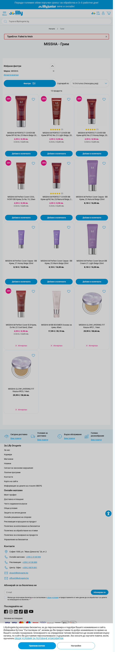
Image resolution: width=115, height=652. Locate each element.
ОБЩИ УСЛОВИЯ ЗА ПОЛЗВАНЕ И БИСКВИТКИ (38, 638)
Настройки (76, 646)
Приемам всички (37, 646)
